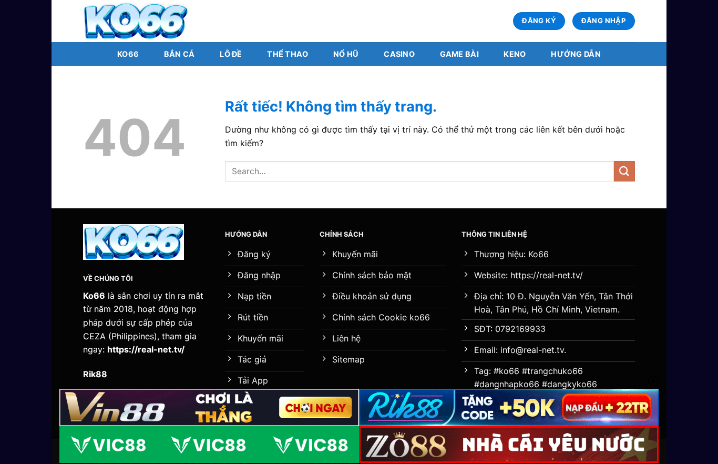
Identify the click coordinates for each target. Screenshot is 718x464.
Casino (399, 53)
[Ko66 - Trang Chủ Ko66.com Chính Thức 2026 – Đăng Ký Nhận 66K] (135, 21)
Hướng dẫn (576, 53)
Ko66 (128, 53)
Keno (515, 53)
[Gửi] (624, 171)
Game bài (459, 53)
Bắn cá (179, 53)
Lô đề (231, 53)
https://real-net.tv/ (145, 349)
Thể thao (287, 53)
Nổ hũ (345, 53)
